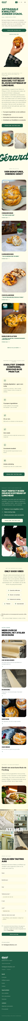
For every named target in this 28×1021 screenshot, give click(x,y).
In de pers (4, 977)
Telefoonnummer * (6, 894)
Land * (3, 908)
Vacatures (4, 999)
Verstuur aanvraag (14, 934)
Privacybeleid (10, 930)
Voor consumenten (6, 996)
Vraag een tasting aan (14, 30)
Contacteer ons (14, 34)
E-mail (3, 901)
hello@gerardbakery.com (10, 944)
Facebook (8, 969)
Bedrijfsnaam (5, 880)
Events (3, 983)
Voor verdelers (5, 993)
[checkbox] (2, 926)
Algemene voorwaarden (7, 1006)
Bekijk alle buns (13, 347)
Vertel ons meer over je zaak (8, 915)
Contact (3, 986)
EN (21, 2)
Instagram (4, 969)
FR (18, 2)
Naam (3, 873)
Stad (3, 887)
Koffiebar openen (6, 980)
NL (16, 2)
